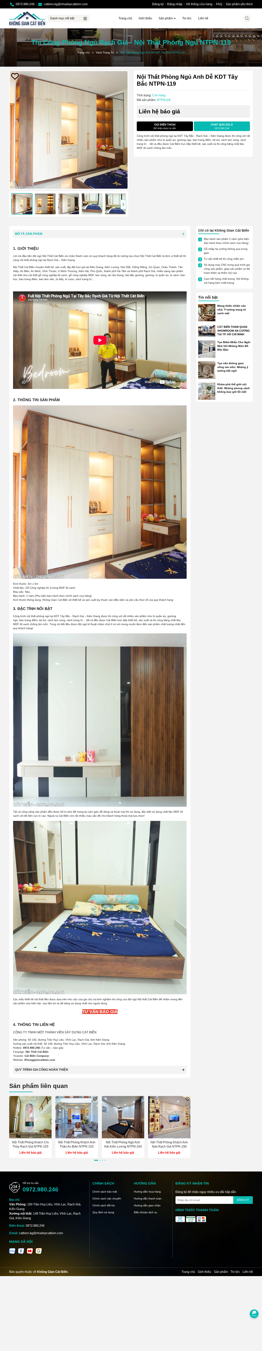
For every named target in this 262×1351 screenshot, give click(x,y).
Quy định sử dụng (103, 1212)
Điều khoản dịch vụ (145, 1212)
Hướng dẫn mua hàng (147, 1191)
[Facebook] (21, 1250)
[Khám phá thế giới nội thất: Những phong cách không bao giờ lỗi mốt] (206, 391)
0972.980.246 (40, 1189)
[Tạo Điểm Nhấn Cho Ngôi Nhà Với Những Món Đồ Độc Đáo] (206, 348)
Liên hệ (203, 18)
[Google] (39, 1250)
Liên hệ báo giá (30, 1152)
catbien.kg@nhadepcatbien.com (41, 1233)
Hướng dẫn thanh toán (147, 1198)
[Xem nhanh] (30, 1135)
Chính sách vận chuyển (106, 1198)
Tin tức (187, 18)
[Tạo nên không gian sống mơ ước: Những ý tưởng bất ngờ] (206, 369)
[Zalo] (12, 1250)
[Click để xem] (68, 130)
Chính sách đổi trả (103, 1205)
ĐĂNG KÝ (243, 1199)
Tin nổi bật (208, 297)
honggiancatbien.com (40, 1059)
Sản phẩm (166, 18)
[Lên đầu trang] (254, 1328)
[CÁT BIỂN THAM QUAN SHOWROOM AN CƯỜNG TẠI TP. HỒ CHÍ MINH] (206, 330)
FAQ (219, 4)
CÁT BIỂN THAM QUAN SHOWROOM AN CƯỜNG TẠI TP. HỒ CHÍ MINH (233, 330)
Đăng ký (158, 4)
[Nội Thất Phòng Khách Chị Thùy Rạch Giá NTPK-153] (30, 1117)
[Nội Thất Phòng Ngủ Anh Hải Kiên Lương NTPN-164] (123, 1117)
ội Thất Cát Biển (38, 1051)
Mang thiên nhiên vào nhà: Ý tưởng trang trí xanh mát (231, 309)
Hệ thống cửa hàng (199, 4)
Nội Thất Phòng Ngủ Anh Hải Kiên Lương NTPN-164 (123, 1144)
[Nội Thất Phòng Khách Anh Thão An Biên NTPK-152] (76, 1117)
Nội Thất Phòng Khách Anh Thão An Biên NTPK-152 (76, 1144)
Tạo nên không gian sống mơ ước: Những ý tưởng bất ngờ (232, 367)
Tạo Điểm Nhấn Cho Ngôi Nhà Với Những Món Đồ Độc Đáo (233, 346)
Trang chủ (125, 18)
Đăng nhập (174, 4)
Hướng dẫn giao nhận (147, 1205)
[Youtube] (30, 1250)
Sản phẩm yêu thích (239, 4)
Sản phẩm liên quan (38, 1085)
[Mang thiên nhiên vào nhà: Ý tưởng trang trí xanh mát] (206, 312)
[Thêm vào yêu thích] (15, 76)
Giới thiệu (145, 18)
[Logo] (27, 18)
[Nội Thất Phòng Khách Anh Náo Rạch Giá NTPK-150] (169, 1117)
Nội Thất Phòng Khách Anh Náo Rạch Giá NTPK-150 (169, 1144)
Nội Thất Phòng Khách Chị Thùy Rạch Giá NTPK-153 (30, 1144)
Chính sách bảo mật (104, 1191)
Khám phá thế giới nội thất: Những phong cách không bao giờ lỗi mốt (233, 388)
